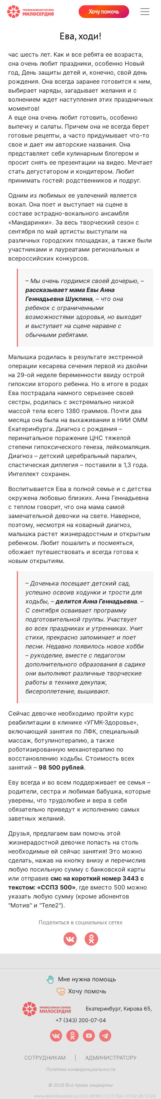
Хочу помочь (104, 11)
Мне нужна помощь (87, 979)
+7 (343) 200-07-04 (80, 1020)
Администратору (111, 1057)
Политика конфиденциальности (80, 1069)
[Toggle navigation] (145, 11)
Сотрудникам (45, 1057)
